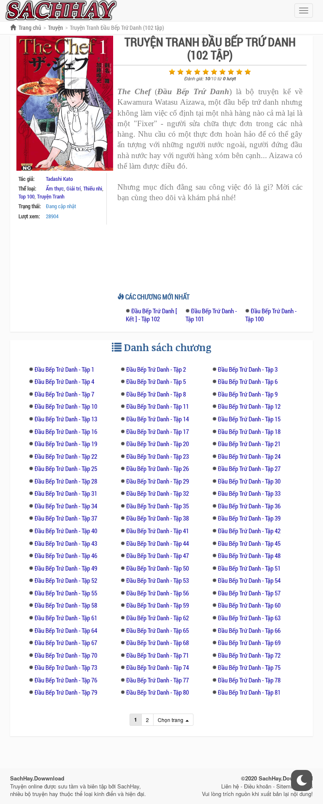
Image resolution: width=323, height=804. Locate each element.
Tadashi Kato (59, 178)
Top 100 (26, 196)
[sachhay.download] (60, 9)
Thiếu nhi (92, 188)
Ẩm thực (55, 188)
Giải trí (73, 188)
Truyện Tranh (50, 196)
